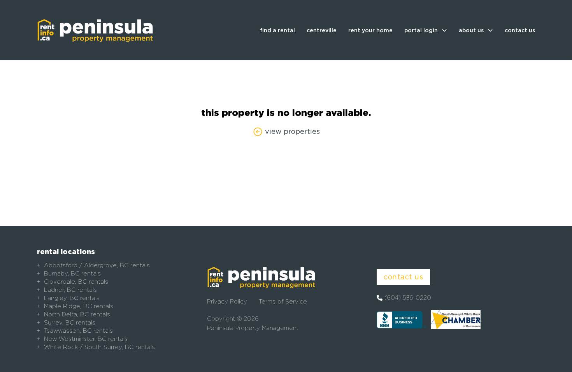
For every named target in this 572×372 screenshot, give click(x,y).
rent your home (370, 30)
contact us (520, 30)
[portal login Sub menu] (444, 30)
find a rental (277, 30)
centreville (322, 30)
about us (471, 30)
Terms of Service (283, 301)
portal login (421, 30)
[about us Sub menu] (490, 30)
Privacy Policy (227, 301)
